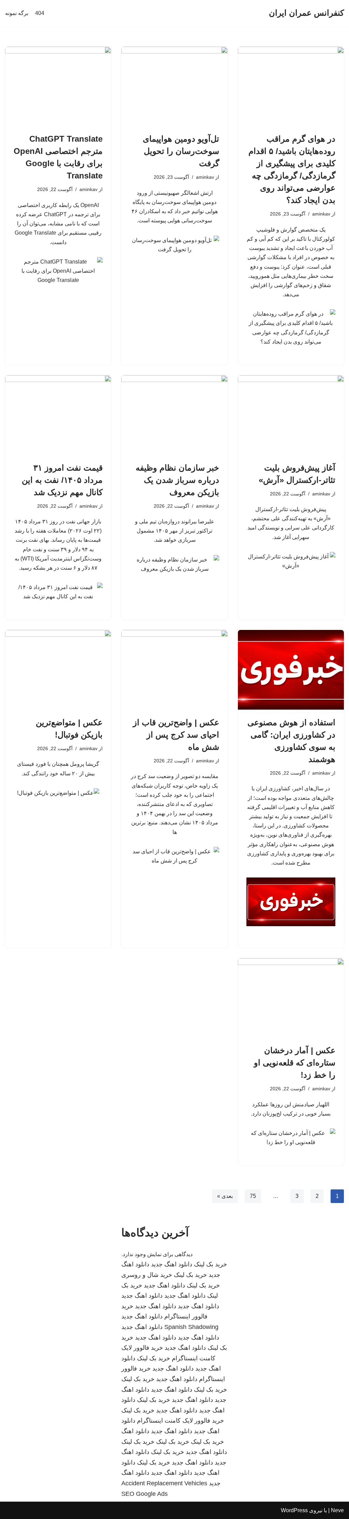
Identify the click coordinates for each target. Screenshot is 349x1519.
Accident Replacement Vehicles (164, 1483)
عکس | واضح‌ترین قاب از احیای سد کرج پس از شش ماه (176, 734)
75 (253, 1196)
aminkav (321, 214)
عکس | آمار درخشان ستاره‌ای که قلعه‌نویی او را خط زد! (294, 1062)
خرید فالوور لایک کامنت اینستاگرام (180, 1420)
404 (39, 13)
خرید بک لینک (210, 1264)
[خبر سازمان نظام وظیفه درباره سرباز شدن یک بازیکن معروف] (174, 415)
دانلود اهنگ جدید (171, 1264)
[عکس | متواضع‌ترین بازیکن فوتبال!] (58, 669)
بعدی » (225, 1196)
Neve (337, 1510)
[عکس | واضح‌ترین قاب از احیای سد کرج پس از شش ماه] (174, 669)
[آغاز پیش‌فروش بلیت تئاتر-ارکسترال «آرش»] (291, 415)
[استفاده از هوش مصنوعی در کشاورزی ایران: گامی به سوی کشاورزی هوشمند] (291, 669)
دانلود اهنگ (135, 1431)
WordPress (294, 1510)
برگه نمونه (16, 13)
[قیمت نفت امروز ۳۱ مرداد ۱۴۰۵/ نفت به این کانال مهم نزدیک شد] (58, 415)
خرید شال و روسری (146, 1274)
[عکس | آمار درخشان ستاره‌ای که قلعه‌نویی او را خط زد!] (291, 998)
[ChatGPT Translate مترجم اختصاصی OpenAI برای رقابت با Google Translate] (58, 86)
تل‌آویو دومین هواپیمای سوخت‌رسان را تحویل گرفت (181, 151)
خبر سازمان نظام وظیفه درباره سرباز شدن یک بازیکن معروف (177, 480)
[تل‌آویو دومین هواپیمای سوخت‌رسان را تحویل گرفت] (174, 86)
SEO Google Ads (144, 1493)
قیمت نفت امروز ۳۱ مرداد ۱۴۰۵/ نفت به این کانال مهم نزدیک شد (62, 480)
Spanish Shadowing (191, 1327)
